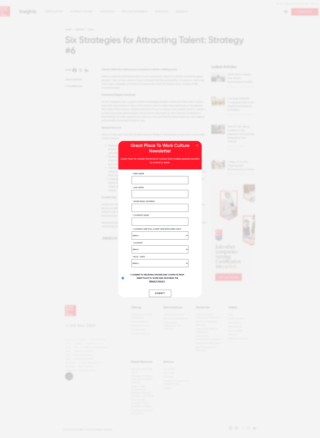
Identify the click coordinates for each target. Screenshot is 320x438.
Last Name (138, 187)
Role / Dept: (138, 257)
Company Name (140, 215)
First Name (138, 173)
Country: (137, 243)
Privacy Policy (157, 281)
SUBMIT (160, 293)
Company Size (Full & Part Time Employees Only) (156, 229)
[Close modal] (197, 145)
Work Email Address (143, 201)
